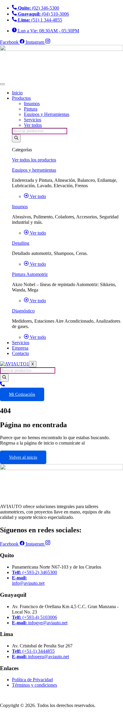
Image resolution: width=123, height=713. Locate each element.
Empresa (20, 348)
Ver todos (33, 125)
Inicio (17, 92)
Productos (21, 98)
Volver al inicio (23, 457)
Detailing (20, 243)
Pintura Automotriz (30, 274)
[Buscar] (16, 138)
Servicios (32, 119)
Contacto (20, 353)
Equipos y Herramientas (46, 114)
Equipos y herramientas (34, 170)
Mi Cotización (22, 394)
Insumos (32, 103)
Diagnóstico (23, 310)
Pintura (30, 108)
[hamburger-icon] (2, 84)
